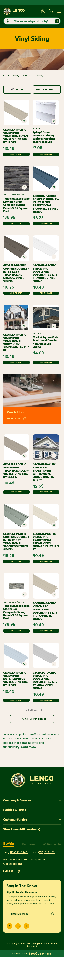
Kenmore (28, 844)
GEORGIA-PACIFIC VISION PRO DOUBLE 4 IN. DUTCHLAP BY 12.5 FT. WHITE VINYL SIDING (45, 273)
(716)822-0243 (18, 852)
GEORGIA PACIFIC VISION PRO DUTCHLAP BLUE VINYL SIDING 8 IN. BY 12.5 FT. (15, 679)
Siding (16, 76)
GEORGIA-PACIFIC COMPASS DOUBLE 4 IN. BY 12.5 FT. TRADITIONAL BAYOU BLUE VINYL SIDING (46, 204)
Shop (25, 76)
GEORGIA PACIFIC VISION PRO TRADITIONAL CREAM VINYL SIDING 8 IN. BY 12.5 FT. (46, 541)
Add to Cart (16, 154)
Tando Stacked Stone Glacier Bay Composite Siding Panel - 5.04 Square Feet (16, 612)
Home (6, 76)
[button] (24, 121)
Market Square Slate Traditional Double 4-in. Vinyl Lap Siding (45, 342)
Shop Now (13, 419)
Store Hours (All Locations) (21, 829)
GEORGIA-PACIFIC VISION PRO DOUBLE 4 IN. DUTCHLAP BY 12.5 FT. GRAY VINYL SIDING (45, 680)
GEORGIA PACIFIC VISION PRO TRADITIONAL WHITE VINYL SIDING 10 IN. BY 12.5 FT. (44, 472)
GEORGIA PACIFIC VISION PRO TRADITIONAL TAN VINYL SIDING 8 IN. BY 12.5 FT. (15, 136)
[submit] (54, 914)
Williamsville (52, 844)
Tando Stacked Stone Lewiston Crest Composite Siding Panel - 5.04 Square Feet (16, 205)
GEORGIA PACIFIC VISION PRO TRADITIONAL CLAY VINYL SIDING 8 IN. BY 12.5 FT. (16, 471)
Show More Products (32, 719)
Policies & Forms (14, 810)
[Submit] (57, 21)
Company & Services (17, 800)
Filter (20, 89)
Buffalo (8, 843)
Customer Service (15, 819)
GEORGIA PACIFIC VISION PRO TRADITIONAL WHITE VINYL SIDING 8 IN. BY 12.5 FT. (16, 342)
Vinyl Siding (37, 76)
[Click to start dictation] (8, 21)
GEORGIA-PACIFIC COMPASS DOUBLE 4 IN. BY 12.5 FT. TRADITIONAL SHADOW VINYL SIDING (16, 273)
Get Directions (12, 864)
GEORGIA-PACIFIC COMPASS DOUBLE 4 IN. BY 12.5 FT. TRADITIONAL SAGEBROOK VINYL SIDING (16, 541)
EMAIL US (8, 871)
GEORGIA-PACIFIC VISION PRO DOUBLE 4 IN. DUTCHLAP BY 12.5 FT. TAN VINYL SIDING (45, 611)
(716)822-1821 (46, 852)
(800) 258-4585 (40, 954)
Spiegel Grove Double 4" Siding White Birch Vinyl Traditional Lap (44, 137)
